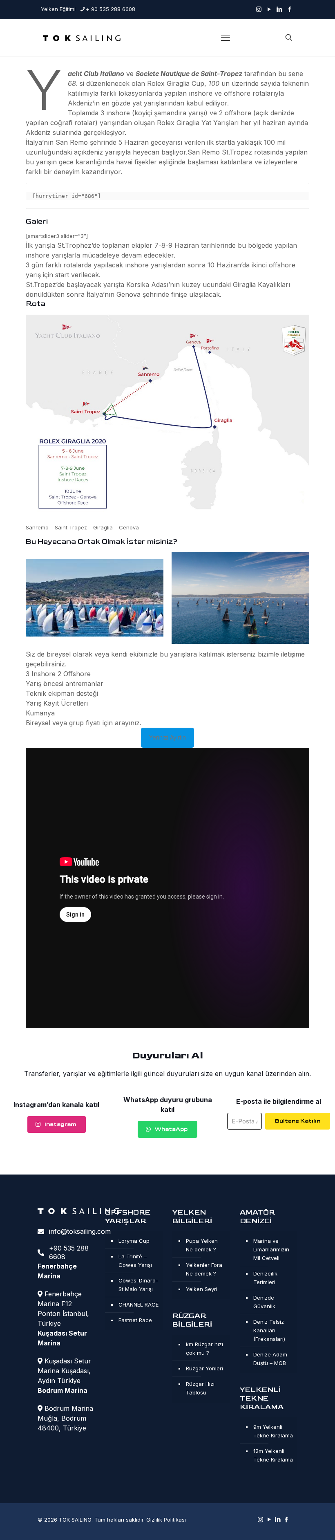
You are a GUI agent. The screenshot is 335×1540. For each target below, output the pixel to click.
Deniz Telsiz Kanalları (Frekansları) (269, 1330)
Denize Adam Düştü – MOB (270, 1358)
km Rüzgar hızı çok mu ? (204, 1348)
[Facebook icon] (289, 9)
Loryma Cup (134, 1240)
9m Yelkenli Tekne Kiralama (273, 1431)
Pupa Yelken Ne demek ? (202, 1245)
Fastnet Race (135, 1320)
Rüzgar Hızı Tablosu (200, 1388)
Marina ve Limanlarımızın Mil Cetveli (271, 1249)
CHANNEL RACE (138, 1304)
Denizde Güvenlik (264, 1301)
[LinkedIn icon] (279, 9)
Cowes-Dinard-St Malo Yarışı (138, 1284)
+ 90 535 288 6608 (110, 9)
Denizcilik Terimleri (265, 1277)
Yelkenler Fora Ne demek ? (204, 1269)
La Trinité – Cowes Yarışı (135, 1260)
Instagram (60, 1124)
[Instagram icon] (259, 9)
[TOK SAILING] (82, 37)
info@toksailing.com (80, 1231)
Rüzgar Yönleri (204, 1368)
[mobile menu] (225, 38)
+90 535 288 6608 (69, 1252)
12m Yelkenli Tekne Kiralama (273, 1455)
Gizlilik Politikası (166, 1519)
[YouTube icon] (269, 9)
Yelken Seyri (201, 1289)
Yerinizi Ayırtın (167, 737)
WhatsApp (171, 1128)
